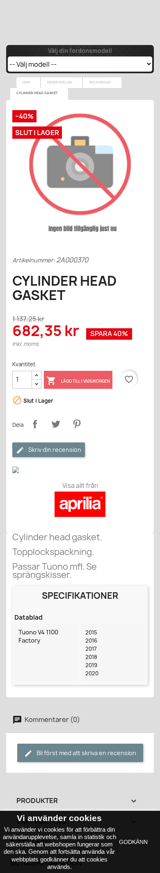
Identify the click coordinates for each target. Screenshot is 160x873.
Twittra (56, 424)
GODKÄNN (133, 842)
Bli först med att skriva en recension (85, 753)
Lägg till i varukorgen (78, 381)
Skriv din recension (54, 449)
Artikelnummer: (33, 260)
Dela (35, 424)
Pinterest (77, 424)
